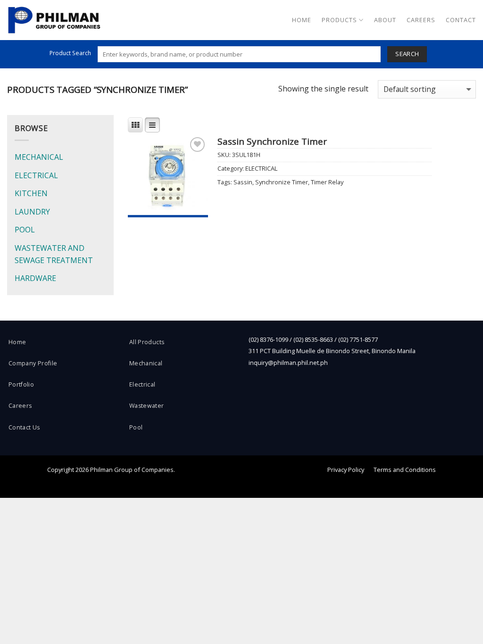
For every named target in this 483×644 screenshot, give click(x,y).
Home (301, 20)
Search (407, 54)
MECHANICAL (39, 157)
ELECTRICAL (36, 175)
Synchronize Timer (281, 182)
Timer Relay (327, 182)
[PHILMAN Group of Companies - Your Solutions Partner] (54, 20)
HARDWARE (35, 278)
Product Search (70, 53)
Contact (461, 20)
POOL (25, 229)
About (385, 20)
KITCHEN (31, 193)
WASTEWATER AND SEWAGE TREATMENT (54, 254)
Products (339, 20)
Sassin (242, 182)
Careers (421, 20)
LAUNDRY (32, 211)
